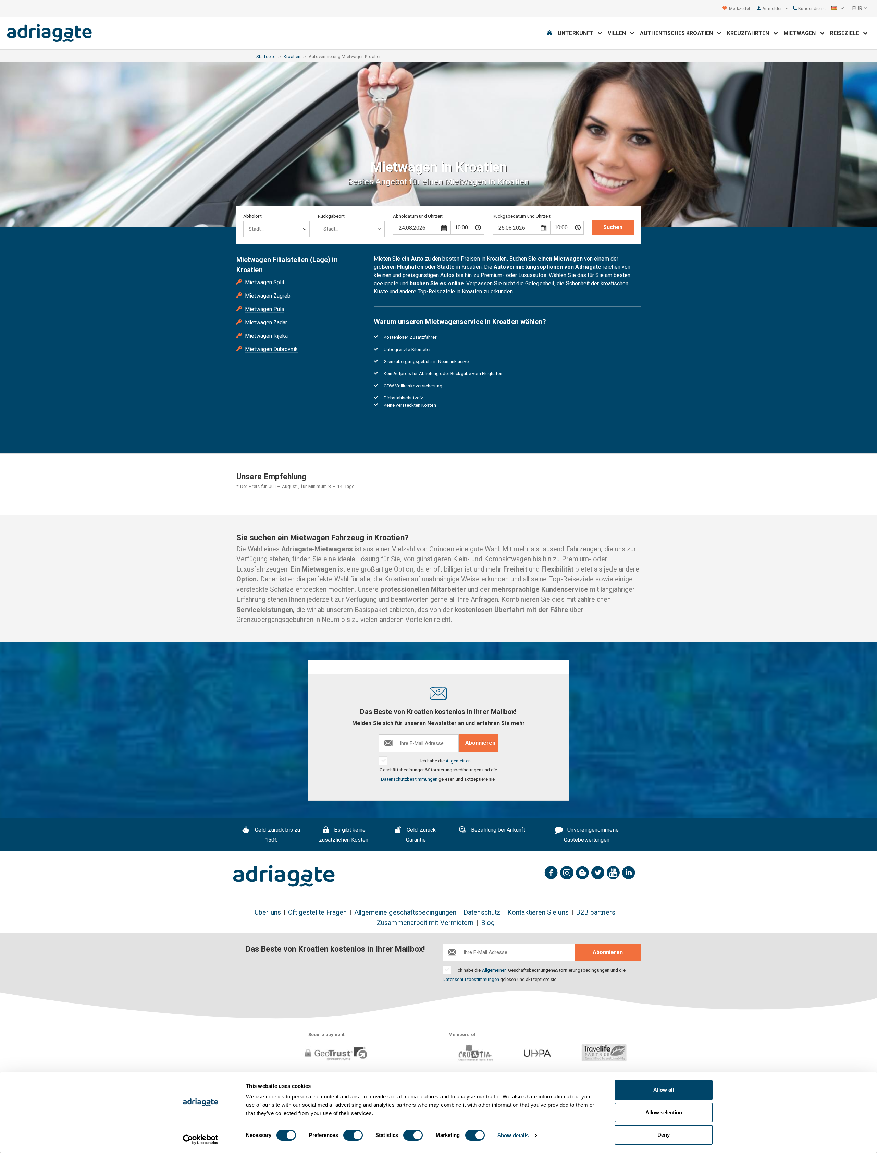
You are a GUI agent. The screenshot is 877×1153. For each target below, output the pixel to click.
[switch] (353, 1135)
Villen (619, 33)
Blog (488, 923)
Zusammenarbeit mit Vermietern (425, 923)
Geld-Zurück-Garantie (421, 835)
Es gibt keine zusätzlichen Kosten (344, 835)
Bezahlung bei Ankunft (497, 830)
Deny (663, 1135)
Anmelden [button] (773, 8)
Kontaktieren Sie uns (538, 912)
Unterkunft (578, 33)
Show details (513, 1135)
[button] (837, 8)
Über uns (268, 912)
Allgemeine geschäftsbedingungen (405, 912)
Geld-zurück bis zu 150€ (277, 835)
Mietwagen (801, 33)
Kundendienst (811, 8)
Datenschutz (482, 912)
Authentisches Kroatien (678, 33)
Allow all (663, 1090)
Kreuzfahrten (750, 33)
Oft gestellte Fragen (317, 912)
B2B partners (595, 912)
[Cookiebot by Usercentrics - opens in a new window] (201, 1139)
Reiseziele (846, 33)
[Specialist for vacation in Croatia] (284, 876)
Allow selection (663, 1112)
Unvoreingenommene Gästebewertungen (591, 835)
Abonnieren (480, 743)
